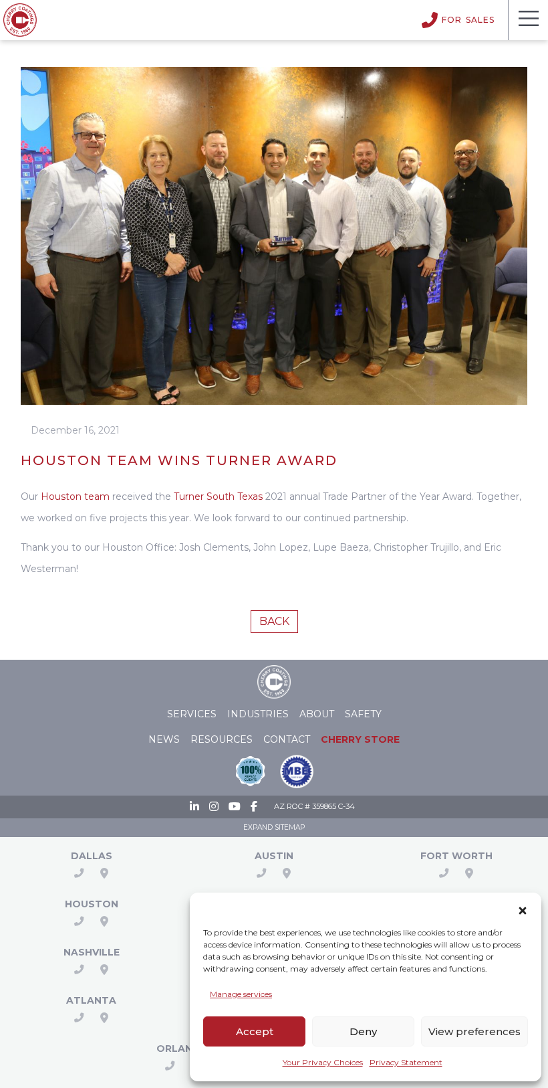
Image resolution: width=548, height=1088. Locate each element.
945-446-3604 (79, 1018)
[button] (522, 908)
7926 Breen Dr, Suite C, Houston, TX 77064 (104, 921)
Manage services (241, 994)
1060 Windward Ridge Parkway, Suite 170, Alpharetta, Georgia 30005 (104, 1018)
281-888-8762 (79, 921)
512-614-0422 (261, 873)
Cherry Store (360, 739)
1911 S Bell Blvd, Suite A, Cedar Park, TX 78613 (287, 873)
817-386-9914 (444, 873)
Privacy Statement (406, 1062)
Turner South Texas (218, 496)
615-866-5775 (79, 970)
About (316, 714)
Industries (258, 714)
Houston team (75, 496)
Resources (221, 739)
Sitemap (290, 827)
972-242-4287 (79, 873)
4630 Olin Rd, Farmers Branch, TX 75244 (104, 873)
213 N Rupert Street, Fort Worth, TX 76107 (469, 873)
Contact (286, 739)
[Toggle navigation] (528, 20)
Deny (363, 1031)
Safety (363, 714)
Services (192, 714)
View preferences (474, 1031)
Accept (254, 1031)
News (164, 739)
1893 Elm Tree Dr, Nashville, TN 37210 (104, 970)
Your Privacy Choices (323, 1062)
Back (274, 621)
